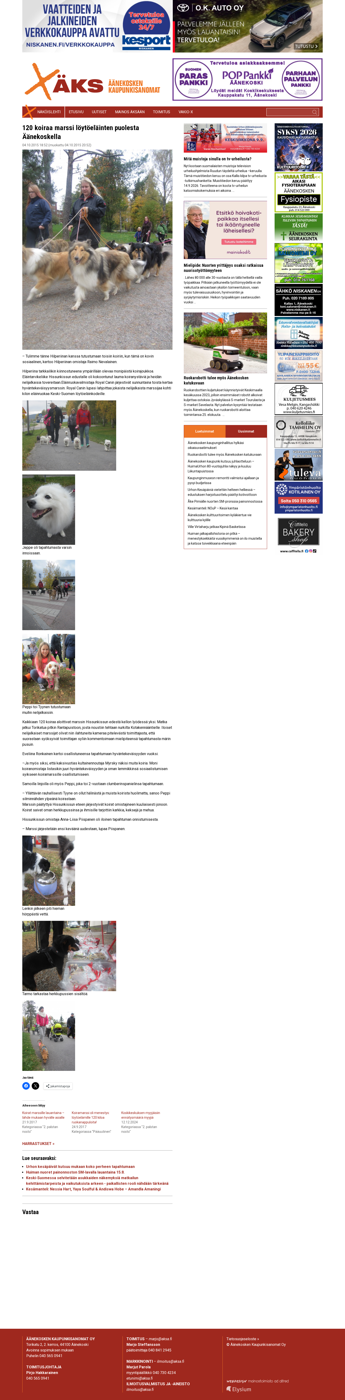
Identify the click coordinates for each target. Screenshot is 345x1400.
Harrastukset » (38, 1143)
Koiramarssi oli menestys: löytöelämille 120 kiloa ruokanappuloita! (91, 1117)
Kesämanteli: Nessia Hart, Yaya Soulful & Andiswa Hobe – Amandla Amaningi (93, 1189)
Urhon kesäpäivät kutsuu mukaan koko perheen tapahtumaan (80, 1166)
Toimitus (161, 112)
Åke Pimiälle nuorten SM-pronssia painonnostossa (225, 501)
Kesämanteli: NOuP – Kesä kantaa (213, 508)
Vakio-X (186, 112)
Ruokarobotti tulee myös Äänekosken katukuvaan (224, 454)
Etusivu (76, 112)
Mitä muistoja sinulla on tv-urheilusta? (217, 158)
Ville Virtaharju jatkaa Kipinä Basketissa (216, 527)
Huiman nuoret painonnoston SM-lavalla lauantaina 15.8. (75, 1172)
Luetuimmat (204, 431)
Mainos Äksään (130, 112)
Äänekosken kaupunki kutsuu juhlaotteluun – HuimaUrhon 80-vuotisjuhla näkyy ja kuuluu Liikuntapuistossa (221, 466)
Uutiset (99, 112)
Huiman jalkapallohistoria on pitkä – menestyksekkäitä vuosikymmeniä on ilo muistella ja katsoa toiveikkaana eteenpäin (225, 538)
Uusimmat (246, 431)
